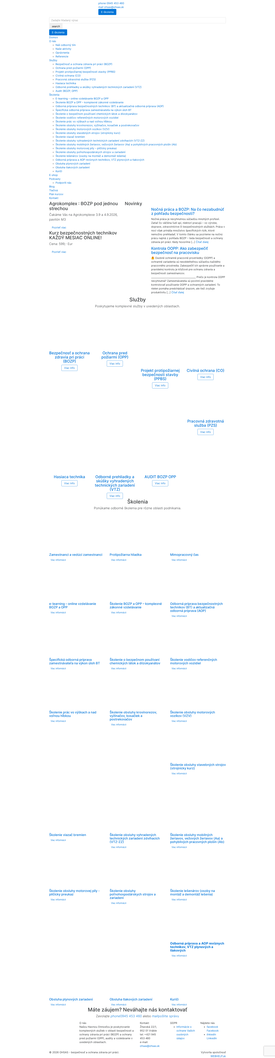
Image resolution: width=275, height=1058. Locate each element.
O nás (52, 41)
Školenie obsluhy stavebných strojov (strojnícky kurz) (88, 133)
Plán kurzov (56, 194)
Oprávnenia (62, 52)
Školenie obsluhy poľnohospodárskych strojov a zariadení (90, 152)
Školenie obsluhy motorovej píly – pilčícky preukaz (86, 148)
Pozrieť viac (59, 227)
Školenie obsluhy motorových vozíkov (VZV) (82, 129)
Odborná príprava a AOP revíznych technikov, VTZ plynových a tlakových (100, 159)
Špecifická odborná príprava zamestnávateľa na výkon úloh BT (93, 110)
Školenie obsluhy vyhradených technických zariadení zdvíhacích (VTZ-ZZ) (100, 140)
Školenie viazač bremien (70, 136)
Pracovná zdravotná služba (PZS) (76, 79)
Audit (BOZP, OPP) (67, 90)
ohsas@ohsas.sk (111, 7)
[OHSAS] (72, 9)
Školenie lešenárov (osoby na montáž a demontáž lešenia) (91, 155)
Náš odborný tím (66, 45)
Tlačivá (53, 190)
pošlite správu (165, 1016)
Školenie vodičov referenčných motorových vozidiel (87, 117)
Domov (53, 37)
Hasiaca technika (66, 83)
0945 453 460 (111, 3)
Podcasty (54, 178)
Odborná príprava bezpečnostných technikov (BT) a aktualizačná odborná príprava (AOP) (110, 106)
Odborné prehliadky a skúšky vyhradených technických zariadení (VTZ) (99, 87)
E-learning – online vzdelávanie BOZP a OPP (82, 98)
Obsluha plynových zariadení (73, 163)
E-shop (53, 175)
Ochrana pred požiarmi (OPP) (73, 67)
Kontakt (53, 198)
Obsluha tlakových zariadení (73, 167)
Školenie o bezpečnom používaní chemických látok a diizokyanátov (97, 113)
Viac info (69, 367)
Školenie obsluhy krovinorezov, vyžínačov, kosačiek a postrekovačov (97, 125)
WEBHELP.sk (218, 1056)
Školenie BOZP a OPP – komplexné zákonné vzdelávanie (89, 102)
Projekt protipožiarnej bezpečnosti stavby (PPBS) (85, 71)
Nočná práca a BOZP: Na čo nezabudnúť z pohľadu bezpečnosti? (187, 211)
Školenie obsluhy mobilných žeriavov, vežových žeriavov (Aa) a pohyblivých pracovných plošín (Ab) (116, 144)
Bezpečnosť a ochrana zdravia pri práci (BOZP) (84, 64)
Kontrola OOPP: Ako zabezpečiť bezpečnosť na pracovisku (179, 250)
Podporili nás (63, 182)
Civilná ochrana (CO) (68, 75)
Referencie (62, 56)
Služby (53, 60)
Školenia (54, 94)
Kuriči (59, 171)
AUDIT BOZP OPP (160, 476)
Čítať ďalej (202, 242)
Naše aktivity (63, 48)
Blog (52, 186)
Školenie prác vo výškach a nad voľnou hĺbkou (84, 121)
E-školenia (107, 12)
